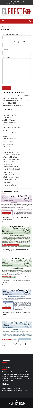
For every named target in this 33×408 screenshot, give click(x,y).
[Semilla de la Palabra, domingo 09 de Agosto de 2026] (16, 268)
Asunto (5, 49)
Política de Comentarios (13, 3)
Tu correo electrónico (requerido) (14, 42)
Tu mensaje (6, 57)
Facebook (6, 361)
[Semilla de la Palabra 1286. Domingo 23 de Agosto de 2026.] (16, 205)
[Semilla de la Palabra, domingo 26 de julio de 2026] (16, 331)
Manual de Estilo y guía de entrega (16, 1)
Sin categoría (16, 244)
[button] (3, 21)
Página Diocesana (7, 244)
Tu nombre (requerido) (10, 34)
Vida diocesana (6, 213)
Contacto (24, 3)
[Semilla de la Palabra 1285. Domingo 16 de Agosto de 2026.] (16, 236)
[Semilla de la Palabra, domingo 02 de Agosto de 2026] (16, 299)
